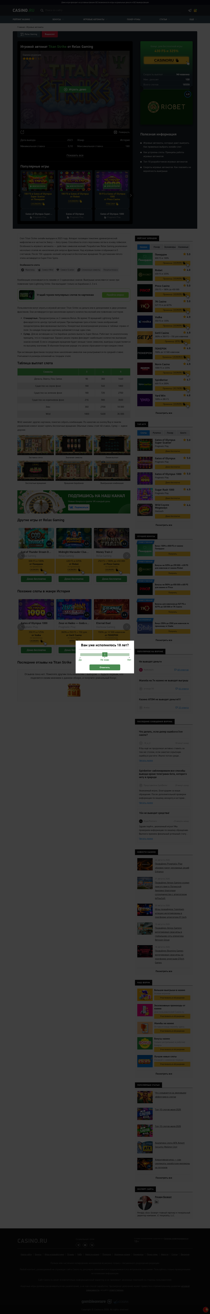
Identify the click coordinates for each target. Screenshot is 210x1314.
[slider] (104, 654)
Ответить (105, 667)
